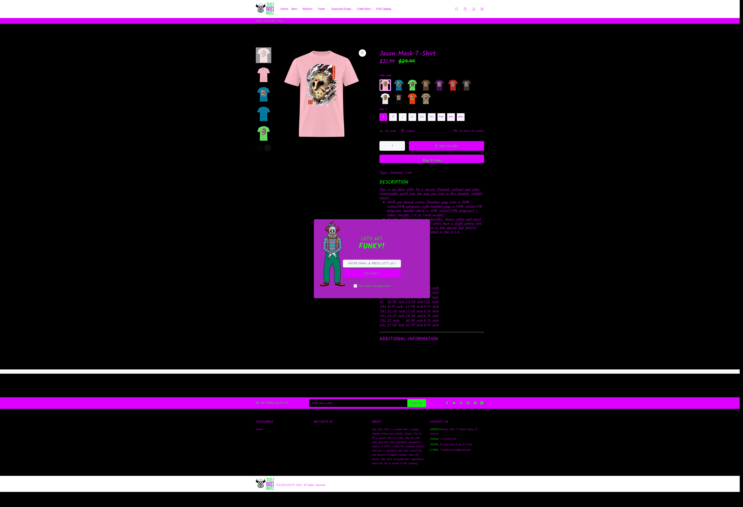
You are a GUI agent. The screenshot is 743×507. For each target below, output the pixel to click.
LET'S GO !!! (372, 273)
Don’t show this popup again (374, 286)
